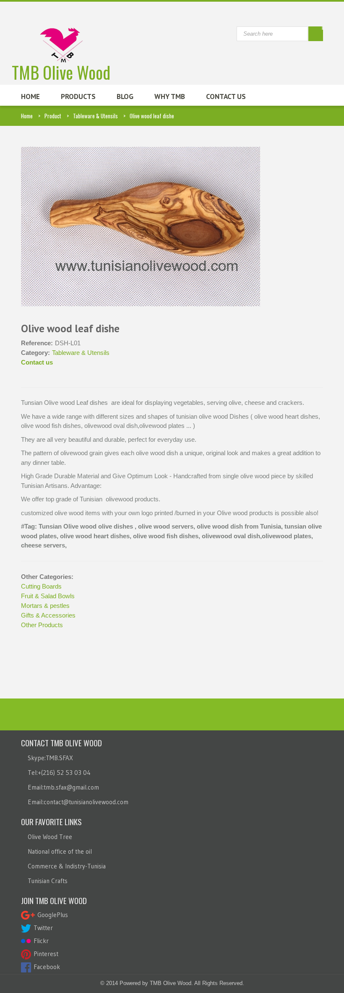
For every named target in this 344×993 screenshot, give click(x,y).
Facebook (45, 967)
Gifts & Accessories (48, 615)
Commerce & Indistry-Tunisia (67, 866)
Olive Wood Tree (50, 837)
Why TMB (169, 96)
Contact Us (226, 96)
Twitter (42, 928)
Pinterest (44, 954)
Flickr (40, 941)
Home (30, 96)
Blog (125, 96)
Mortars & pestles (45, 605)
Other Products (42, 624)
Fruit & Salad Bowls (48, 595)
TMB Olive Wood (61, 70)
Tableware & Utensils (95, 116)
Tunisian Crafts (48, 881)
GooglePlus (51, 915)
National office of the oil (60, 851)
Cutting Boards (41, 586)
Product (52, 116)
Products (78, 96)
